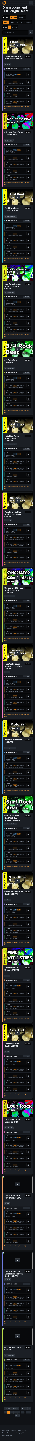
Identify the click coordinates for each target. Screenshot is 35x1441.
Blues (7, 64)
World (7, 1279)
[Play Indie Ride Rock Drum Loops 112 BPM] (17, 425)
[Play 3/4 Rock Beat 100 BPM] (17, 349)
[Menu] (31, 3)
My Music (13, 1430)
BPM (17, 22)
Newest (5, 22)
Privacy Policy (6, 1433)
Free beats (21, 17)
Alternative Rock (10, 216)
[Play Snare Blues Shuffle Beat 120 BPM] (17, 880)
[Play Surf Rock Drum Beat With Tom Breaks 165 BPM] (17, 804)
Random (28, 22)
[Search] (31, 32)
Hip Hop (8, 520)
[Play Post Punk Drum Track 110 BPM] (17, 197)
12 (19, 1412)
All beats (13, 17)
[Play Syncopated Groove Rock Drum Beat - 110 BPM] (17, 576)
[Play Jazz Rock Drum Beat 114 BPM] (17, 1032)
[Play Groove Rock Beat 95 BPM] (17, 1336)
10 (12, 1412)
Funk (7, 975)
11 (16, 1412)
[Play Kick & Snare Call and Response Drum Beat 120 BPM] (17, 1260)
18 (9, 27)
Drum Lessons (22, 1430)
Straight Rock (10, 748)
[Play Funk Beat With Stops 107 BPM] (17, 956)
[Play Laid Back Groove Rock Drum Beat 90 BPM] (17, 273)
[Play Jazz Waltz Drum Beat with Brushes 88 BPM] (17, 652)
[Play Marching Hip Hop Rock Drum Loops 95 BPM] (17, 501)
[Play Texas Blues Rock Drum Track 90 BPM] (17, 45)
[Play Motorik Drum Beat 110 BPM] (17, 728)
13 (23, 1412)
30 (13, 27)
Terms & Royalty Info (18, 1433)
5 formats (27, 69)
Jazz (7, 672)
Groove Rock (9, 292)
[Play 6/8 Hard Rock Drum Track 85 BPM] (17, 121)
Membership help (7, 1435)
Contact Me (5, 1430)
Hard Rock (9, 140)
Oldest (12, 22)
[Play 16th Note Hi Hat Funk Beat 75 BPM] (17, 1184)
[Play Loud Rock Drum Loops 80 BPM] (17, 1108)
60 (16, 27)
